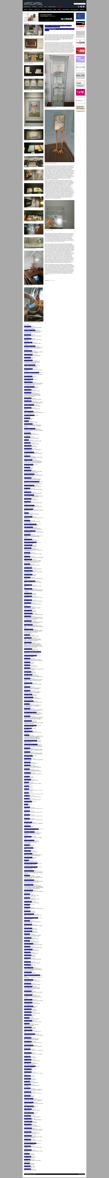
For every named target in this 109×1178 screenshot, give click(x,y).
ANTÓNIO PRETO (27, 1109)
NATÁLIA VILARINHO (28, 701)
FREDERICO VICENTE (28, 411)
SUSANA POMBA (27, 1014)
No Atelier (82, 9)
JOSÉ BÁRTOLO (27, 850)
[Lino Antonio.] (33, 180)
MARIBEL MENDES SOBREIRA (30, 740)
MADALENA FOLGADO (29, 404)
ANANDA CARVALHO (28, 884)
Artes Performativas (74, 9)
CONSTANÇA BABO (28, 360)
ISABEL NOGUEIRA (28, 949)
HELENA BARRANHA (28, 1098)
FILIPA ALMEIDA (27, 477)
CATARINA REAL (27, 398)
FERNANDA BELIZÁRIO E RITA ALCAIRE (32, 651)
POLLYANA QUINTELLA (29, 505)
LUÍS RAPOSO (27, 552)
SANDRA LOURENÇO (28, 1006)
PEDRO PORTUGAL (28, 516)
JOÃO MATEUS (27, 534)
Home (45, 6)
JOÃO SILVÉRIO (27, 1169)
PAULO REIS (26, 1023)
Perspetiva (50, 9)
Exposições (44, 9)
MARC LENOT (27, 418)
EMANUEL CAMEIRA (28, 967)
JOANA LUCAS (27, 1049)
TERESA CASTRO (27, 937)
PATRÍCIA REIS (27, 911)
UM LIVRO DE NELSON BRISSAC (31, 917)
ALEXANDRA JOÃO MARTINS (30, 655)
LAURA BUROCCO (28, 350)
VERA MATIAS (27, 577)
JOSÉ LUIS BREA (27, 1059)
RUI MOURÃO (27, 456)
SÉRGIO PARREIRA (28, 683)
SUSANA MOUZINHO (28, 943)
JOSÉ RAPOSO (27, 765)
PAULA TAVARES (27, 1037)
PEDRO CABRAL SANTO (29, 386)
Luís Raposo (26, 792)
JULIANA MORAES (28, 822)
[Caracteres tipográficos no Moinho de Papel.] (33, 220)
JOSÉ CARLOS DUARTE (29, 870)
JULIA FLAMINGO (28, 559)
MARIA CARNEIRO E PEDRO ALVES (31, 372)
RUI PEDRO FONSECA (28, 1102)
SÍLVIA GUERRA (27, 1062)
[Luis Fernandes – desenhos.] (33, 89)
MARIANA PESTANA (28, 890)
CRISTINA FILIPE (27, 338)
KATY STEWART (27, 616)
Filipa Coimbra (27, 795)
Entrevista (31, 9)
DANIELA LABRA (27, 1052)
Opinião (59, 9)
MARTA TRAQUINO (28, 986)
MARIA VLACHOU (28, 648)
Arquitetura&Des (66, 9)
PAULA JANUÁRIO (28, 924)
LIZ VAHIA (26, 421)
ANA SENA (26, 860)
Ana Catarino (26, 789)
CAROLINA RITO (27, 955)
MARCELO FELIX (27, 836)
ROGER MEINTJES (28, 1128)
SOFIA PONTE (27, 1081)
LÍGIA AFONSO (27, 958)
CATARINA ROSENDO (28, 1045)
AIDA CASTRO (27, 1159)
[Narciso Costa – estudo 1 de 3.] (33, 126)
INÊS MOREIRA (27, 1084)
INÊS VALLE (26, 735)
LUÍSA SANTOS (27, 952)
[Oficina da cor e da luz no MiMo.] (33, 234)
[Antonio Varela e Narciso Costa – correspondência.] (33, 153)
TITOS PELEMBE (27, 492)
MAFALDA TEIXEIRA (28, 379)
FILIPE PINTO (27, 807)
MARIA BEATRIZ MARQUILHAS (30, 863)
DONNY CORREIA (28, 567)
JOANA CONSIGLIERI (28, 464)
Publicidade (34, 6)
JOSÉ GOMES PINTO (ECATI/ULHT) (31, 829)
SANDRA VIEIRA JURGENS (29, 1066)
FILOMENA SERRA (28, 539)
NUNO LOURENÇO (28, 588)
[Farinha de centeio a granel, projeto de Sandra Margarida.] (33, 321)
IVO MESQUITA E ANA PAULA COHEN (32, 975)
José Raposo (26, 782)
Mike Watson (26, 786)
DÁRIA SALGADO (28, 720)
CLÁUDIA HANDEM (28, 354)
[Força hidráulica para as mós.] (33, 284)
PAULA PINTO (27, 556)
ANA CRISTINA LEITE (28, 697)
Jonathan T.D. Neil (27, 779)
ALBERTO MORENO (28, 755)
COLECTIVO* (27, 1163)
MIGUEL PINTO (27, 501)
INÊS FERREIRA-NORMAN (29, 330)
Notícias (25, 9)
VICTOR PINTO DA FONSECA (30, 524)
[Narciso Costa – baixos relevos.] (33, 62)
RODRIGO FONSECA (28, 527)
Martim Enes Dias (27, 772)
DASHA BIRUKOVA (28, 459)
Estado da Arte (37, 9)
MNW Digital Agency (81, 1174)
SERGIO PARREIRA (28, 674)
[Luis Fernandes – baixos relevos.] (33, 75)
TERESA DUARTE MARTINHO (30, 712)
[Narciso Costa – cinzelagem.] (33, 48)
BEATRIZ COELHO (28, 610)
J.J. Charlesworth (27, 762)
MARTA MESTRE (27, 983)
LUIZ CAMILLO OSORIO (29, 474)
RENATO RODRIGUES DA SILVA (30, 744)
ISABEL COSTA (27, 606)
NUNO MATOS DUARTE (29, 840)
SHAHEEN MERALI (28, 928)
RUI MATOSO (27, 634)
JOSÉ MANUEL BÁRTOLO (29, 1034)
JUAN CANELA (27, 826)
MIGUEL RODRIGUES (28, 847)
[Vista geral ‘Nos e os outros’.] (33, 35)
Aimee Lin (26, 804)
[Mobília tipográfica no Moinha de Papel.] (33, 247)
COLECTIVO (26, 1017)
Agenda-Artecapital (52, 6)
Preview (54, 9)
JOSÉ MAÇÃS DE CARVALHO (30, 1143)
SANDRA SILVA (27, 357)
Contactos (40, 6)
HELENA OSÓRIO (27, 401)
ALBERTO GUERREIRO (29, 1106)
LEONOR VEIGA (27, 326)
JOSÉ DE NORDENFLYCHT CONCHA (31, 481)
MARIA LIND (27, 704)
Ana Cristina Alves (27, 758)
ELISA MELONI (27, 442)
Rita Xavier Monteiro (28, 801)
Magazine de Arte (27, 6)
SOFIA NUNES (27, 904)
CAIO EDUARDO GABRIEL (29, 531)
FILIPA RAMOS (27, 1088)
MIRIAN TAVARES (28, 448)
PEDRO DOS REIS (27, 991)
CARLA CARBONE (28, 593)
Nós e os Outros (52, 280)
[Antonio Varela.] (33, 139)
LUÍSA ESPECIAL (27, 1132)
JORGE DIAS (26, 1153)
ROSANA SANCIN (28, 901)
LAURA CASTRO (27, 603)
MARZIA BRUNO (27, 671)
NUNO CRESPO (27, 1095)
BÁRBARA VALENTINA (29, 914)
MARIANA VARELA (28, 342)
